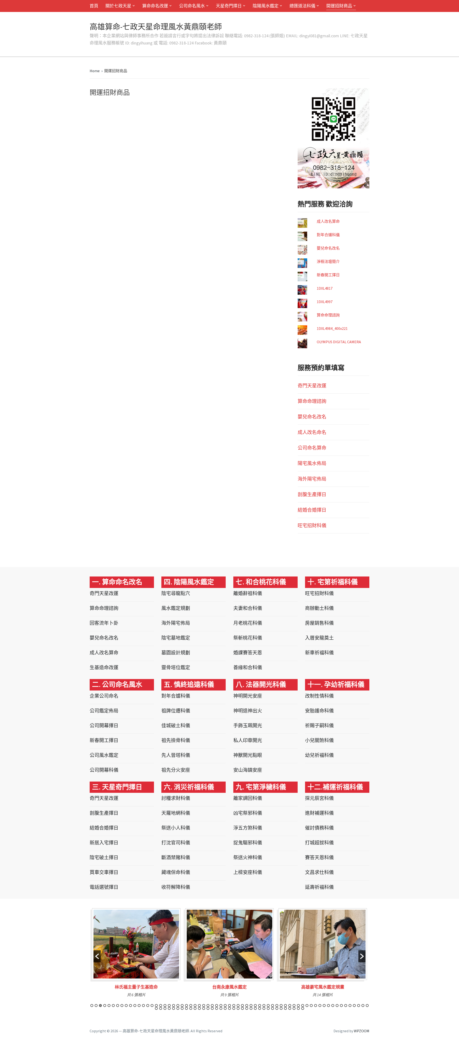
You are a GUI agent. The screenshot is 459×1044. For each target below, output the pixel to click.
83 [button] (229, 1008)
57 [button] (332, 1005)
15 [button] (152, 1005)
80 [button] (216, 1008)
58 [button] (337, 1005)
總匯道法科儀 (302, 6)
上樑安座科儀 (247, 872)
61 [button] (350, 1005)
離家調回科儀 (247, 798)
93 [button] (272, 1008)
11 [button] (134, 1005)
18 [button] (165, 1005)
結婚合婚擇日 (312, 510)
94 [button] (276, 1008)
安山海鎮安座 (247, 770)
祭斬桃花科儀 (247, 638)
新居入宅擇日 (104, 843)
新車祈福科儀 (319, 653)
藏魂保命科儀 (175, 872)
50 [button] (302, 1005)
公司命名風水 (192, 6)
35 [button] (238, 1005)
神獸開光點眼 (247, 755)
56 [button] (328, 1005)
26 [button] (199, 1005)
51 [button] (307, 1005)
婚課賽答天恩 (247, 653)
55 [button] (324, 1005)
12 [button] (139, 1005)
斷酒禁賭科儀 (175, 857)
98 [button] (294, 1008)
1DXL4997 (325, 301)
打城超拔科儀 (319, 843)
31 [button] (220, 1005)
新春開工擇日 (328, 274)
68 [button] (165, 1008)
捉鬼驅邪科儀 (247, 843)
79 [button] (212, 1008)
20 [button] (173, 1005)
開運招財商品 (339, 6)
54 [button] (319, 1005)
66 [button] (156, 1008)
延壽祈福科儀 (319, 887)
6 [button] (113, 1005)
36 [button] (242, 1005)
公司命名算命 (312, 448)
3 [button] (100, 1005)
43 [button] (272, 1005)
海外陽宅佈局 (312, 479)
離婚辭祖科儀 (247, 593)
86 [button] (242, 1008)
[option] (136, 954)
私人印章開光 (247, 740)
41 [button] (263, 1005)
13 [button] (143, 1005)
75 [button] (195, 1008)
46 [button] (285, 1005)
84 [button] (233, 1008)
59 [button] (341, 1005)
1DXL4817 (325, 288)
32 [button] (225, 1005)
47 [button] (289, 1005)
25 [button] (195, 1005)
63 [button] (358, 1005)
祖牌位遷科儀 (175, 711)
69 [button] (169, 1008)
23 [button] (186, 1005)
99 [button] (298, 1008)
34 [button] (233, 1005)
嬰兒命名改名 (328, 248)
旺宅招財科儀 (312, 525)
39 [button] (255, 1005)
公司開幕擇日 (104, 726)
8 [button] (121, 1005)
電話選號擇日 (104, 887)
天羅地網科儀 (175, 813)
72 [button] (182, 1008)
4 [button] (104, 1005)
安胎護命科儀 (319, 711)
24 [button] (190, 1005)
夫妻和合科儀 (247, 608)
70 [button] (173, 1008)
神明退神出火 (247, 711)
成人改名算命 (328, 221)
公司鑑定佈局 (104, 711)
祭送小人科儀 (175, 828)
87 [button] (246, 1008)
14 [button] (147, 1005)
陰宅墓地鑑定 (175, 638)
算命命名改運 (155, 6)
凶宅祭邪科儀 (247, 813)
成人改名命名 (312, 432)
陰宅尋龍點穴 (175, 593)
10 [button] (130, 1005)
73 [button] (186, 1008)
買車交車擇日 (104, 872)
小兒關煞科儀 (319, 740)
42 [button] (268, 1005)
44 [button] (276, 1005)
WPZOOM (361, 1030)
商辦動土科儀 (319, 608)
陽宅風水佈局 (312, 463)
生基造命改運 (104, 667)
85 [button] (238, 1008)
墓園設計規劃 (175, 653)
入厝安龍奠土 (319, 638)
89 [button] (255, 1008)
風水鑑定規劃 (175, 608)
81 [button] (220, 1008)
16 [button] (156, 1005)
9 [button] (126, 1005)
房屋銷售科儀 (319, 623)
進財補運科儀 (319, 813)
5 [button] (109, 1005)
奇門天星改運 (312, 386)
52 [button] (311, 1005)
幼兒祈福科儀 (319, 755)
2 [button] (96, 1005)
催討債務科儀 (319, 828)
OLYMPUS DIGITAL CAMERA (339, 341)
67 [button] (160, 1008)
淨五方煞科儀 (247, 828)
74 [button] (190, 1008)
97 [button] (289, 1008)
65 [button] (367, 1005)
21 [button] (177, 1005)
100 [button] (302, 1008)
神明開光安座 (247, 696)
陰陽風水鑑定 (266, 6)
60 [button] (345, 1005)
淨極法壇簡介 (328, 261)
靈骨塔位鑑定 (175, 667)
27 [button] (203, 1005)
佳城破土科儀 (175, 726)
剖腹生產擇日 (312, 494)
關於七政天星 (118, 6)
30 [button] (216, 1005)
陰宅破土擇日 (104, 857)
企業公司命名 (104, 696)
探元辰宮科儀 (319, 798)
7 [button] (117, 1005)
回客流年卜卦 (104, 623)
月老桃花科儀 (247, 623)
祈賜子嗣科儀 (319, 726)
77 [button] (203, 1008)
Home (95, 70)
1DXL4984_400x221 (332, 328)
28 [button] (208, 1005)
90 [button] (259, 1008)
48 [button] (294, 1005)
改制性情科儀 (319, 696)
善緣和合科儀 (247, 667)
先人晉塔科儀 (175, 755)
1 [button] (91, 1005)
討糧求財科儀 (175, 798)
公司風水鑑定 (104, 755)
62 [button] (354, 1005)
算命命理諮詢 (328, 315)
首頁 (94, 6)
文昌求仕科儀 (319, 872)
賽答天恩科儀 (319, 857)
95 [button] (281, 1008)
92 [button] (268, 1008)
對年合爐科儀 (328, 234)
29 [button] (212, 1005)
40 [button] (259, 1005)
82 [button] (225, 1008)
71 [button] (177, 1008)
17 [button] (160, 1005)
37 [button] (246, 1005)
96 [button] (285, 1008)
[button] (97, 956)
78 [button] (208, 1008)
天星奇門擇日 (229, 6)
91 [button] (263, 1008)
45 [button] (281, 1005)
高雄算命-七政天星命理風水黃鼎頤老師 (156, 27)
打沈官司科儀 (175, 843)
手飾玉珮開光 (247, 726)
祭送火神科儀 (247, 857)
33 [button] (229, 1005)
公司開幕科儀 (104, 770)
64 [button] (362, 1005)
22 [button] (182, 1005)
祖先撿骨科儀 (175, 740)
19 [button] (169, 1005)
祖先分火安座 (175, 770)
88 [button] (251, 1008)
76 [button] (199, 1008)
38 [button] (251, 1005)
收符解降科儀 (175, 887)
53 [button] (315, 1005)
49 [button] (298, 1005)
